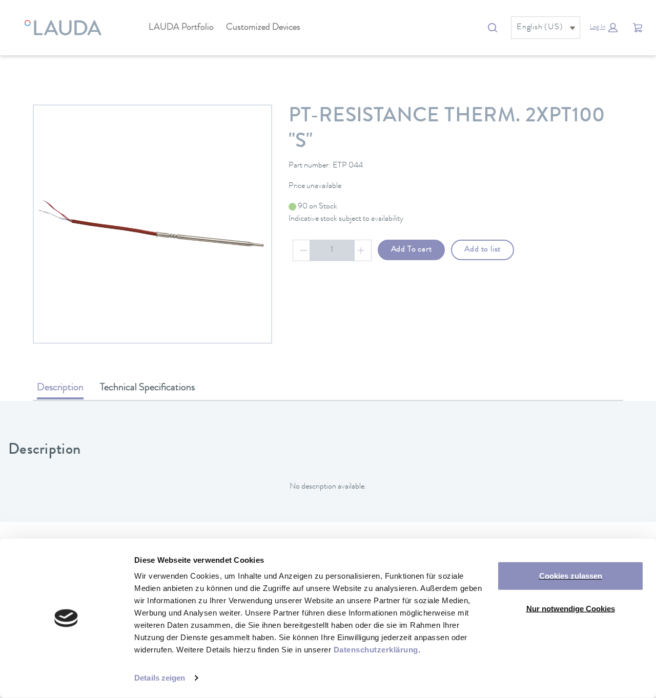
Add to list (482, 250)
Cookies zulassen (570, 576)
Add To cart (411, 250)
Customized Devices (263, 27)
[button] (603, 27)
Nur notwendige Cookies (570, 608)
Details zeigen (159, 677)
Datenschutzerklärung (376, 649)
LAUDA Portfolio (181, 27)
